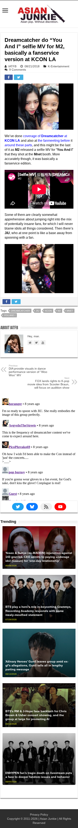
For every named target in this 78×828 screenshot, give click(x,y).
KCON (48, 310)
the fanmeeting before (54, 140)
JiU (37, 310)
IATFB (12, 66)
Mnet (70, 310)
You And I (9, 315)
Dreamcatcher (20, 310)
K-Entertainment (58, 66)
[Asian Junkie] (39, 13)
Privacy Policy (39, 814)
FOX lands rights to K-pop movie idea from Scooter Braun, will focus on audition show (48, 383)
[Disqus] (39, 448)
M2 (59, 310)
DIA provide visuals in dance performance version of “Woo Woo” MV (28, 370)
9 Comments (17, 69)
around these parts (18, 145)
